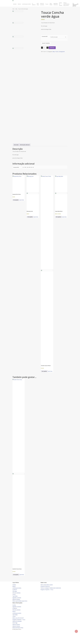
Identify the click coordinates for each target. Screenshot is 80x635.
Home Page (14, 622)
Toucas (56, 51)
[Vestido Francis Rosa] (18, 472)
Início (13, 8)
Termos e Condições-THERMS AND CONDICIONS (51, 588)
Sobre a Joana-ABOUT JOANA (47, 584)
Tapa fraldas (15, 596)
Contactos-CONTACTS (45, 586)
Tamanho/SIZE (44, 36)
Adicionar (52, 47)
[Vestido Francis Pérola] (47, 269)
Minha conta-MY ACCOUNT (18, 618)
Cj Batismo (14, 589)
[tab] (16, 145)
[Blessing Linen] (33, 192)
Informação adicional (25, 144)
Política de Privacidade (17, 621)
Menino (14, 586)
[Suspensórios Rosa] (18, 184)
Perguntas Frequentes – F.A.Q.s (18, 619)
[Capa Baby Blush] (61, 192)
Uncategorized (62, 51)
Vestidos (14, 584)
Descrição (16, 144)
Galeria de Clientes (16, 599)
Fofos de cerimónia (16, 592)
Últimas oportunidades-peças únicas (19, 601)
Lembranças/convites (16, 588)
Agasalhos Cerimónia (16, 597)
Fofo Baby (14, 591)
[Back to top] (40, 632)
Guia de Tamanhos (46, 43)
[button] (77, 4)
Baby (16, 8)
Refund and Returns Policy (17, 627)
